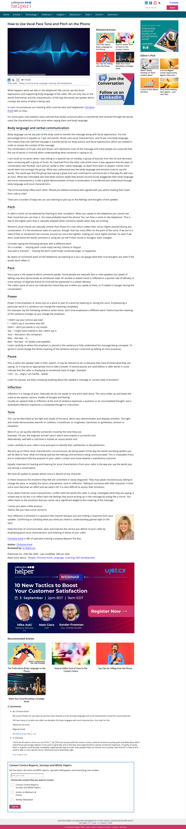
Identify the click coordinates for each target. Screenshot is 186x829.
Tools (87, 14)
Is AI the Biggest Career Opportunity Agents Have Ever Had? (168, 74)
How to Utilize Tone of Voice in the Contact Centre (124, 47)
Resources (74, 14)
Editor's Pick (147, 55)
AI (98, 823)
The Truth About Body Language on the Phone (104, 47)
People (22, 83)
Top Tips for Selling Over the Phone (104, 64)
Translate (174, 2)
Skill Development (64, 83)
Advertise (112, 14)
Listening (52, 83)
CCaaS (93, 823)
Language (43, 83)
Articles (16, 14)
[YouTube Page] (155, 3)
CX (89, 823)
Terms (93, 827)
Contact (115, 827)
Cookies (100, 827)
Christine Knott (32, 83)
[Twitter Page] (159, 3)
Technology (31, 14)
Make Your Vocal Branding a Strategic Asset (124, 66)
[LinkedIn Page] (146, 3)
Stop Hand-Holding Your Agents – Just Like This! (168, 91)
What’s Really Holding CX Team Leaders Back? (147, 72)
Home (6, 14)
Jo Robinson (29, 548)
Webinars (46, 14)
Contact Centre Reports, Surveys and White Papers (40, 765)
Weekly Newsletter (24, 799)
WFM (110, 823)
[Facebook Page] (150, 3)
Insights (60, 14)
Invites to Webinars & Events (26, 793)
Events (99, 14)
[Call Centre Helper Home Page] (21, 9)
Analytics (103, 823)
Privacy (107, 827)
